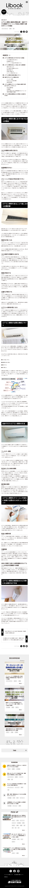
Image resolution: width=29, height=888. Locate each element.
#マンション (17, 787)
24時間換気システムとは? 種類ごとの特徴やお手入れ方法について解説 (16, 802)
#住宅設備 (8, 707)
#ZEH (22, 839)
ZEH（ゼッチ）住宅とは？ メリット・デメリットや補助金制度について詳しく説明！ (18, 835)
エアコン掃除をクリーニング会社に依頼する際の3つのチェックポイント (15, 85)
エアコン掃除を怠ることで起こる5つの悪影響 (14, 65)
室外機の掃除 (9, 82)
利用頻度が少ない (10, 61)
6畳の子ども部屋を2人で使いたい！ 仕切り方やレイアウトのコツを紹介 (16, 766)
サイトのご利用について (8, 874)
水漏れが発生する (10, 71)
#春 (13, 28)
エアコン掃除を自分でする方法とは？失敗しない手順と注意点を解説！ (18, 849)
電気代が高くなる (10, 66)
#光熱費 (16, 732)
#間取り (13, 769)
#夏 (8, 789)
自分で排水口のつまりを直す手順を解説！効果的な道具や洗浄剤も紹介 (15, 632)
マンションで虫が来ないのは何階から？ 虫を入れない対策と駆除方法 (16, 784)
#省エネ (15, 681)
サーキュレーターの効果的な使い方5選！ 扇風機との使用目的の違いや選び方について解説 (14, 678)
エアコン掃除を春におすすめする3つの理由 (14, 58)
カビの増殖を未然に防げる (12, 59)
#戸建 (14, 797)
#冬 (18, 827)
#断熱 (13, 707)
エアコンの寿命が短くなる (12, 73)
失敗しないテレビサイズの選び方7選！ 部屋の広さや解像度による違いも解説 (16, 774)
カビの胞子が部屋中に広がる (12, 68)
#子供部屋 (18, 769)
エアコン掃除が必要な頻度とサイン (12, 75)
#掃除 (22, 787)
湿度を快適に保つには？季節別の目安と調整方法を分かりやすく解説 (14, 729)
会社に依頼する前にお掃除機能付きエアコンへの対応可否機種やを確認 (16, 91)
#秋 (15, 827)
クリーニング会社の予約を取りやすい (14, 62)
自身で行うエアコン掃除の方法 (11, 77)
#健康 (21, 825)
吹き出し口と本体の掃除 (12, 80)
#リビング (21, 776)
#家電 (10, 28)
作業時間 (8, 89)
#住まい (7, 732)
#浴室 (12, 732)
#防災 (17, 797)
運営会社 (6, 876)
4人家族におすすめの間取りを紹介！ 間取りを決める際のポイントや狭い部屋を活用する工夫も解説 (13, 639)
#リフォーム (22, 797)
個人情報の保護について (19, 874)
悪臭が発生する (10, 70)
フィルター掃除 (10, 79)
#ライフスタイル (5, 28)
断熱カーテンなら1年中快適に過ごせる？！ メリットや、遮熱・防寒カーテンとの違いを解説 (14, 704)
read (20, 683)
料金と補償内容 (10, 87)
